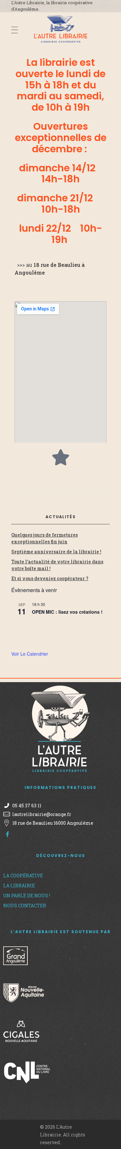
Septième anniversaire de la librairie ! (56, 552)
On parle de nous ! (26, 895)
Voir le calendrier (29, 653)
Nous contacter (24, 905)
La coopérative (23, 875)
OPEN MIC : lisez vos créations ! (67, 612)
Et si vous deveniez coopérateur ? (49, 578)
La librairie (19, 885)
